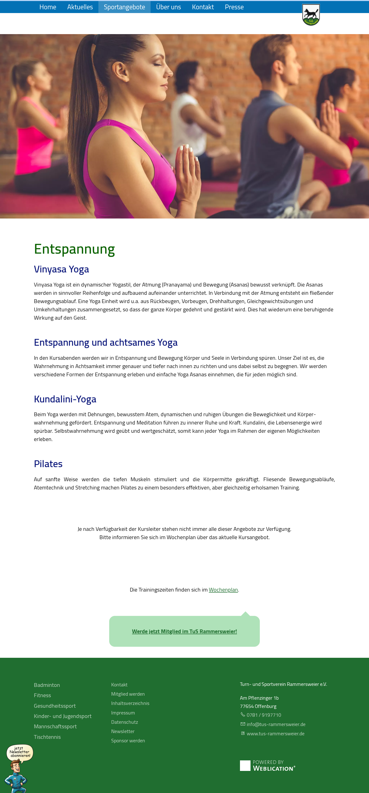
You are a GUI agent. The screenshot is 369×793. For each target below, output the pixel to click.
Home (47, 7)
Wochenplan (223, 589)
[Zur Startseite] (311, 15)
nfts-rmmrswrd (275, 724)
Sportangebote (124, 7)
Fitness (42, 695)
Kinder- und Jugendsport (63, 716)
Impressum (123, 712)
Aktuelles (80, 7)
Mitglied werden (128, 693)
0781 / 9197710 (264, 714)
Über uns (168, 7)
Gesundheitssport (55, 705)
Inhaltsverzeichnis (130, 703)
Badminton (47, 685)
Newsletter (123, 731)
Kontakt (203, 7)
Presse (234, 7)
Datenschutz (124, 722)
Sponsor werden (128, 740)
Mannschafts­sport (55, 726)
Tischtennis (47, 737)
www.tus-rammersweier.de (275, 733)
